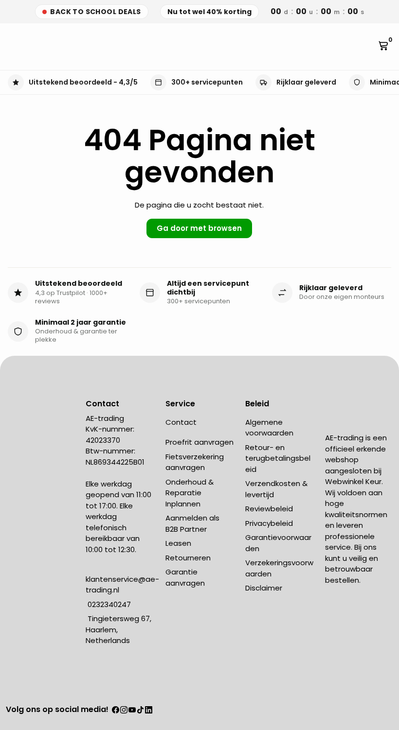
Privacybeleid (269, 523)
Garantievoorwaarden (278, 543)
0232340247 (108, 604)
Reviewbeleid (269, 509)
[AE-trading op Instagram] (123, 710)
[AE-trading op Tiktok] (140, 710)
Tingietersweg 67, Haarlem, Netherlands (118, 629)
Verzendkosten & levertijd (276, 489)
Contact (181, 422)
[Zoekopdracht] (17, 46)
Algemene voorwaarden (269, 427)
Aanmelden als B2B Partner (192, 523)
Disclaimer (263, 588)
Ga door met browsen (199, 228)
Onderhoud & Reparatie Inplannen (189, 493)
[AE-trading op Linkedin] (148, 710)
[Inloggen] (369, 47)
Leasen (178, 543)
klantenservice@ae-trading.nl (122, 584)
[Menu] (10, 46)
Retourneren (188, 558)
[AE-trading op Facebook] (115, 710)
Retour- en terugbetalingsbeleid (277, 458)
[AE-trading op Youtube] (132, 710)
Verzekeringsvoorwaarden (279, 568)
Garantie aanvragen (185, 577)
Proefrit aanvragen (199, 442)
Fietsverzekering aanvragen (194, 462)
